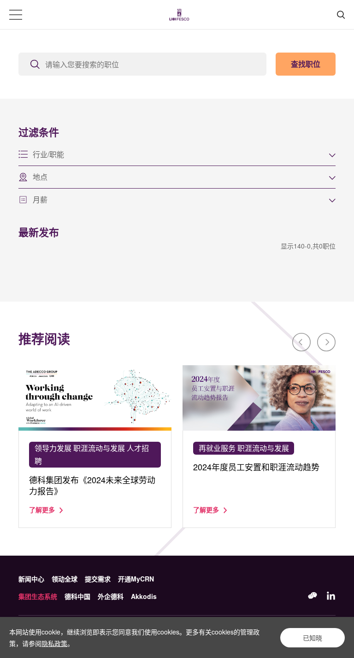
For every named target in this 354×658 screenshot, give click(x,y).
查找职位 (305, 64)
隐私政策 (54, 643)
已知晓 (312, 637)
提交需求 (98, 578)
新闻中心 (31, 578)
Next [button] (326, 342)
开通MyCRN (136, 578)
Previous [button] (301, 342)
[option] (95, 446)
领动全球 (64, 578)
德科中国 (77, 596)
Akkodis (144, 596)
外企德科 (111, 596)
